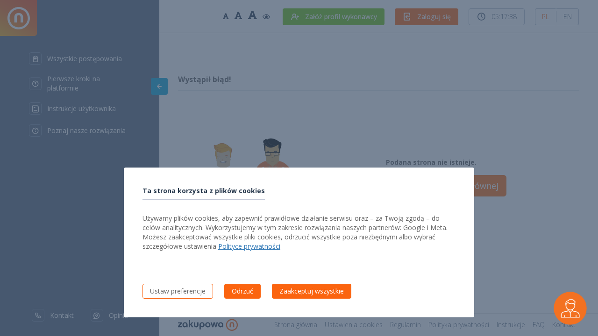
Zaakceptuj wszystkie (311, 291)
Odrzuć (242, 291)
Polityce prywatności (249, 246)
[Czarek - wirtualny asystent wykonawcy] (570, 308)
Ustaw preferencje (178, 291)
